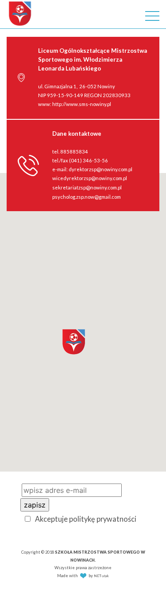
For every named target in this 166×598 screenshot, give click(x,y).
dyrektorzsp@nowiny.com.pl (100, 169)
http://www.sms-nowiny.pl (81, 104)
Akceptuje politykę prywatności (85, 519)
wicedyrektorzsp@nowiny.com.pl (89, 178)
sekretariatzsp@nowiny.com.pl (87, 187)
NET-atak (101, 576)
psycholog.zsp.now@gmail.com (86, 197)
